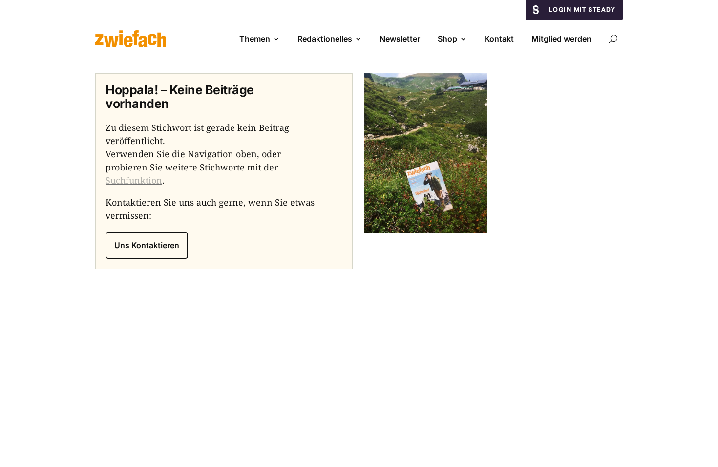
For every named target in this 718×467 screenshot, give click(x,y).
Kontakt (499, 38)
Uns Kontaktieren (146, 245)
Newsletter (400, 38)
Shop (447, 38)
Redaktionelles (324, 38)
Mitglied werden (561, 38)
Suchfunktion (134, 180)
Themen (254, 38)
